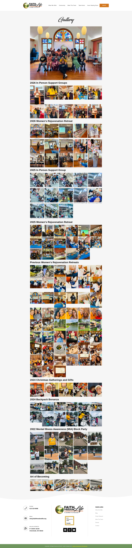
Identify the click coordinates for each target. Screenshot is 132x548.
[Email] (25, 518)
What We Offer (53, 5)
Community (62, 5)
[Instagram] (70, 530)
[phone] (25, 508)
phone (31, 506)
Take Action (82, 5)
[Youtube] (74, 530)
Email (31, 516)
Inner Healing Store (92, 5)
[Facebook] (65, 530)
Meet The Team (72, 5)
